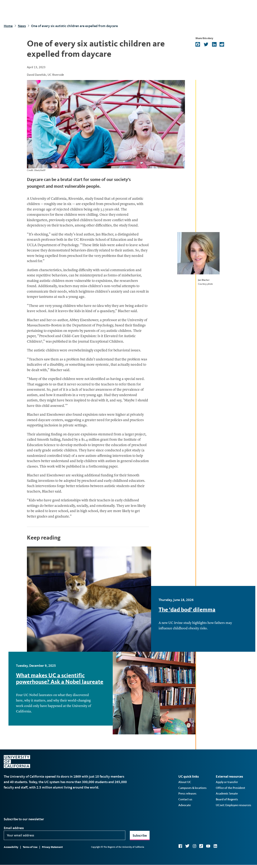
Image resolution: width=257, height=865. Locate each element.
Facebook (180, 846)
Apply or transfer (227, 782)
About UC (184, 782)
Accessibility (11, 847)
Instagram (194, 846)
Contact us (185, 799)
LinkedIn (215, 846)
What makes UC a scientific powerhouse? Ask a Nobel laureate (59, 678)
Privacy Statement (52, 847)
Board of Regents (227, 799)
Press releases (187, 793)
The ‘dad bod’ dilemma (187, 609)
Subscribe (140, 835)
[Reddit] (221, 44)
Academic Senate (227, 793)
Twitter (187, 846)
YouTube (208, 846)
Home (8, 26)
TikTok (201, 846)
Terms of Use (30, 847)
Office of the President (230, 788)
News (22, 26)
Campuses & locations (192, 788)
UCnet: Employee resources (233, 805)
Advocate (184, 805)
